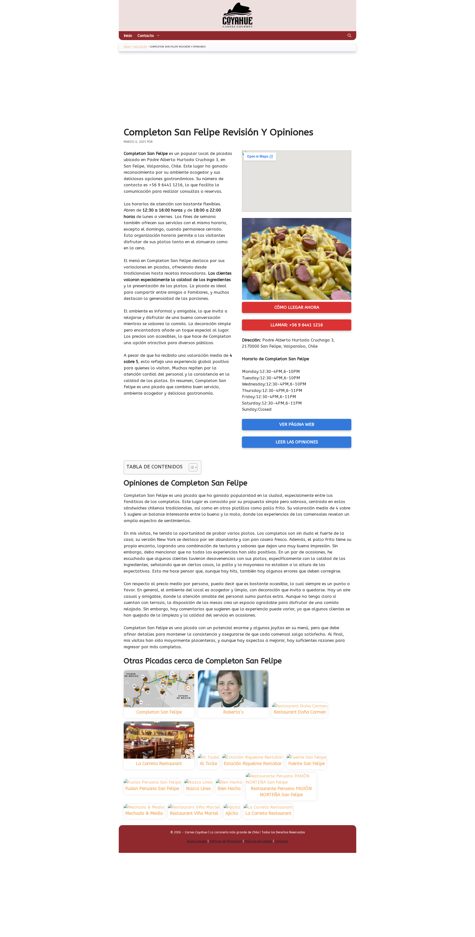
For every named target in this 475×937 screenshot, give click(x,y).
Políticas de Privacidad (226, 841)
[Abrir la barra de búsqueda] (349, 35)
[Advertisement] (237, 89)
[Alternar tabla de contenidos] (190, 467)
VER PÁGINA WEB (296, 424)
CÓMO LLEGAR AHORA (296, 307)
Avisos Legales (197, 841)
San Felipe (140, 46)
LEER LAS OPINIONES (297, 441)
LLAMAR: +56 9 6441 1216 (296, 324)
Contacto (146, 35)
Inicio (128, 35)
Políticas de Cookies (258, 841)
